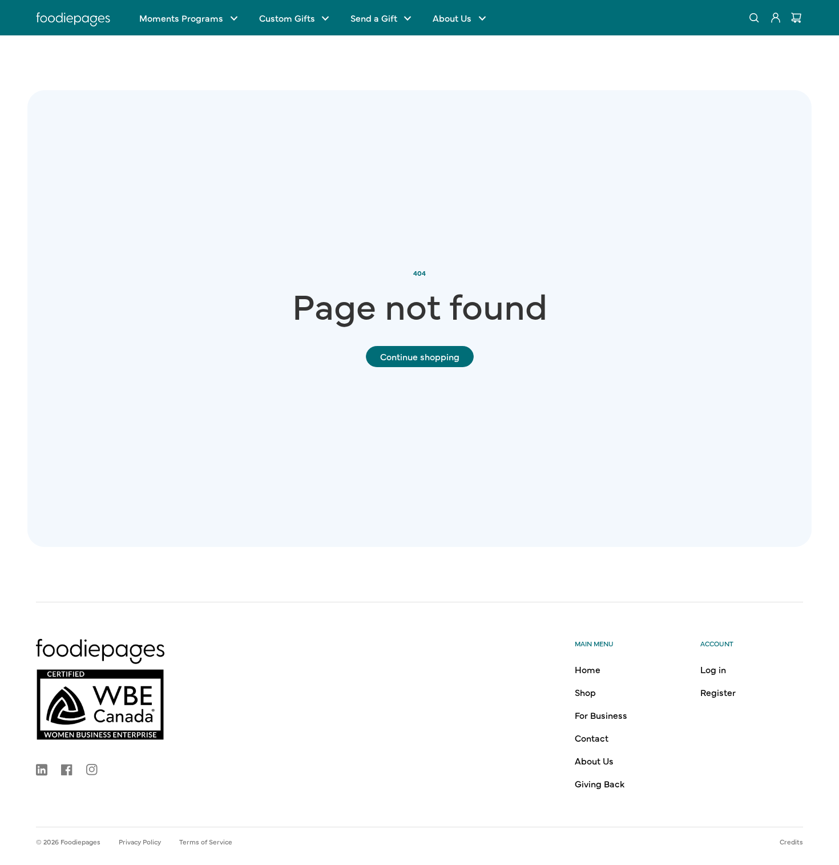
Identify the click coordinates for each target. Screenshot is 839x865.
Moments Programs (181, 17)
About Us (452, 17)
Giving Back (599, 783)
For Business (601, 715)
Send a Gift (373, 17)
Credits (791, 841)
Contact (591, 737)
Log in (713, 669)
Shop (585, 692)
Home (587, 669)
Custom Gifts (287, 17)
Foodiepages (80, 841)
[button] (188, 17)
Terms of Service (205, 841)
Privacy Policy (140, 841)
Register (718, 692)
